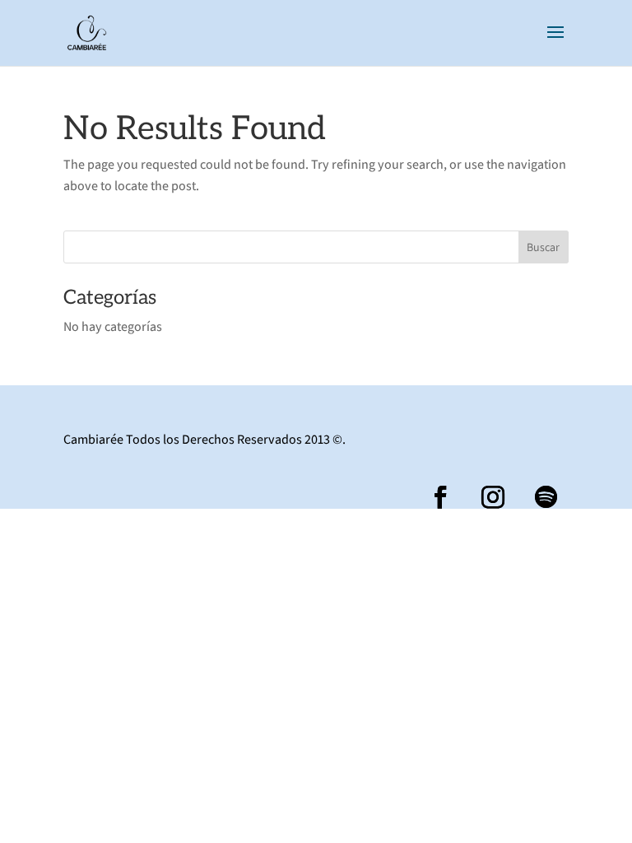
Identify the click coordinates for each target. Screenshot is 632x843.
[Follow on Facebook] (440, 497)
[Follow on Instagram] (493, 497)
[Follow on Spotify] (546, 497)
